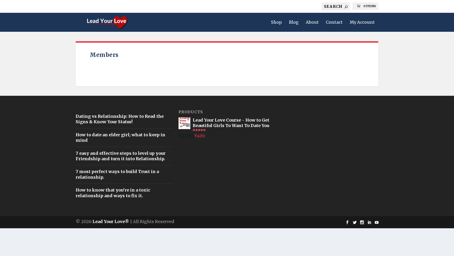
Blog (294, 22)
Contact (334, 22)
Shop (276, 22)
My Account (362, 22)
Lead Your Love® (110, 221)
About (312, 22)
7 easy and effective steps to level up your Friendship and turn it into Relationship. (121, 156)
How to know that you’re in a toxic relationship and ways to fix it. (113, 192)
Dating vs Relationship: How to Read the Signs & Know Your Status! (120, 119)
